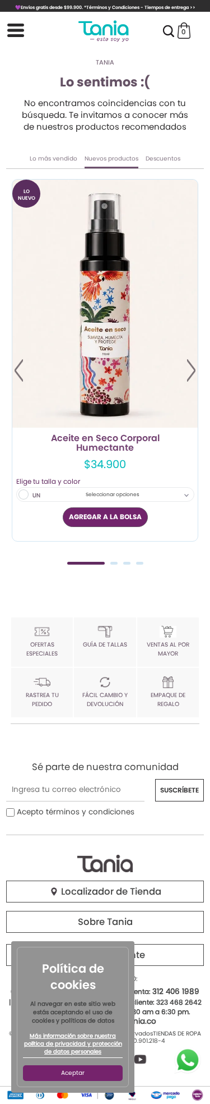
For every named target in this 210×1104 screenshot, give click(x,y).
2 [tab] (114, 563)
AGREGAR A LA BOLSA (105, 516)
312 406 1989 (175, 991)
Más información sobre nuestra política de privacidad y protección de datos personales (73, 1044)
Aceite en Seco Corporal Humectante (105, 443)
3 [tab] (126, 563)
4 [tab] (139, 563)
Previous (19, 370)
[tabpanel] (105, 360)
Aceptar (73, 1073)
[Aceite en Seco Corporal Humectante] (105, 303)
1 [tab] (86, 563)
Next (191, 370)
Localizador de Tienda (110, 891)
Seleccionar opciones (112, 494)
